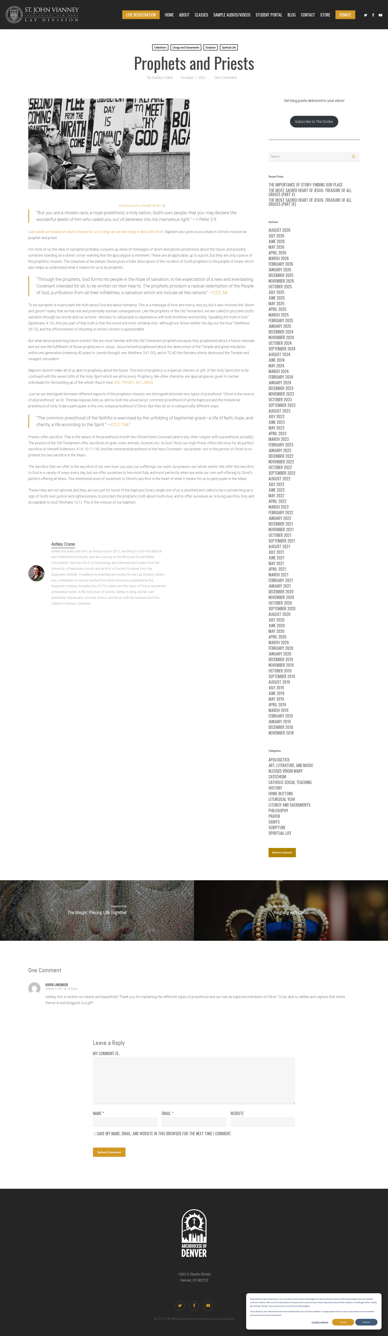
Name (98, 1113)
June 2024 (277, 360)
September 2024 (282, 349)
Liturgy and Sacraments (186, 47)
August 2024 (279, 354)
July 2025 (276, 292)
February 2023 (281, 445)
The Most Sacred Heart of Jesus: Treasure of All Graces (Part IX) (310, 202)
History (275, 788)
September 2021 (282, 541)
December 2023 (281, 388)
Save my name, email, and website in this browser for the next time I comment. (164, 1133)
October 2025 (280, 286)
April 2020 (277, 637)
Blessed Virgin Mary (286, 771)
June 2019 (276, 693)
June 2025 (277, 298)
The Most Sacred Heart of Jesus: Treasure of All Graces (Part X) (310, 192)
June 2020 (277, 625)
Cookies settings (320, 1322)
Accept (343, 1322)
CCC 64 (219, 292)
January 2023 (280, 450)
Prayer (274, 816)
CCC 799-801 (124, 382)
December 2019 (281, 659)
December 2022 (281, 456)
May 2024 (276, 366)
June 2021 (276, 558)
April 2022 (277, 501)
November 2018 (281, 733)
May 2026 (276, 247)
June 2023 (277, 422)
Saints (274, 822)
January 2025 (280, 326)
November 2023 (281, 394)
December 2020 (281, 592)
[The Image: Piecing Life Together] (97, 910)
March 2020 (279, 642)
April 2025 (277, 309)
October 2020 (280, 603)
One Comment (225, 77)
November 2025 (281, 281)
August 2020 (279, 614)
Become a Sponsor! (282, 852)
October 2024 (280, 343)
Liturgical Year (282, 799)
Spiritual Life (229, 47)
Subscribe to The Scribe (314, 121)
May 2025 (276, 303)
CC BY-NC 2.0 (156, 205)
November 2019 (281, 665)
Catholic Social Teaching (290, 782)
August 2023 (279, 411)
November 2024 (281, 337)
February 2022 (281, 512)
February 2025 (281, 320)
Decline (366, 1322)
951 (139, 382)
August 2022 (279, 479)
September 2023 (282, 405)
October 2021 (280, 535)
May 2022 (276, 495)
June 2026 (277, 241)
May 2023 (276, 428)
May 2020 (276, 631)
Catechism (160, 47)
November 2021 (281, 529)
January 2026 (280, 270)
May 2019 (276, 699)
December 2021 (281, 524)
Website (237, 1113)
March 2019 (278, 710)
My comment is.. (106, 1053)
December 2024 (281, 332)
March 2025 (279, 315)
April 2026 (277, 253)
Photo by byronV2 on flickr (133, 205)
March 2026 (279, 258)
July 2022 (276, 484)
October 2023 (280, 399)
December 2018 (281, 727)
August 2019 (279, 682)
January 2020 (280, 654)
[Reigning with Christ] (291, 910)
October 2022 (280, 467)
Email (167, 1113)
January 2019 (280, 721)
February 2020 (281, 648)
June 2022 (277, 490)
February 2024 (281, 377)
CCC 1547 (121, 424)
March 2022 (279, 507)
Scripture (211, 47)
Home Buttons (281, 793)
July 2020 (276, 620)
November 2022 (281, 462)
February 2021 (281, 580)
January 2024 (280, 383)
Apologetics (279, 760)
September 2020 (282, 608)
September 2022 (282, 473)
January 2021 (280, 586)
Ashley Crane (162, 77)
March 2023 (279, 439)
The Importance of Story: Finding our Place (306, 185)
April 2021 (277, 569)
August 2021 (279, 546)
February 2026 (281, 264)
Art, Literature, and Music (291, 765)
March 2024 (279, 371)
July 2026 (276, 236)
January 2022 (280, 518)
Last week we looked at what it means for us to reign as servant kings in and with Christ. (96, 232)
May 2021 (276, 563)
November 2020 (281, 597)
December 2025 (281, 275)
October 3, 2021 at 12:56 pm (61, 988)
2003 (147, 382)
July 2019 (276, 688)
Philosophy (278, 810)
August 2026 (279, 230)
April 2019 (277, 704)
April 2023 (277, 433)
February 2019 (281, 716)
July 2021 (276, 552)
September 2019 (282, 676)
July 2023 (276, 416)
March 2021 (278, 575)
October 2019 (280, 671)
